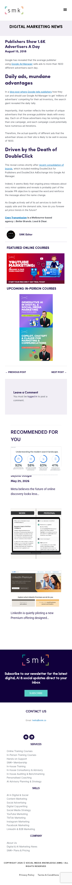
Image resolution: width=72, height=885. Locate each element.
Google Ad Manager (22, 64)
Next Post (59, 372)
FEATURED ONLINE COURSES (28, 247)
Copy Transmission (16, 217)
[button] (65, 9)
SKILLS (36, 788)
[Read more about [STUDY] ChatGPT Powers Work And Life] (36, 533)
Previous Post (15, 372)
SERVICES (36, 744)
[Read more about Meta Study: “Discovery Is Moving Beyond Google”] (36, 461)
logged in (32, 396)
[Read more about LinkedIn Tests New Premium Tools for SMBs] (36, 588)
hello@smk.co (39, 720)
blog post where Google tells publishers (31, 91)
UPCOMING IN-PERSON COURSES (31, 288)
